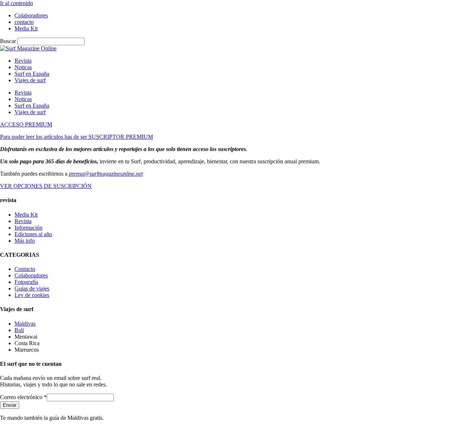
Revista (23, 61)
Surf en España (31, 74)
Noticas (23, 67)
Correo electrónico (23, 397)
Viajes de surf (30, 80)
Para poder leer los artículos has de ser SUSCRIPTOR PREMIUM (76, 137)
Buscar (8, 41)
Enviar (9, 405)
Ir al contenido (16, 3)
